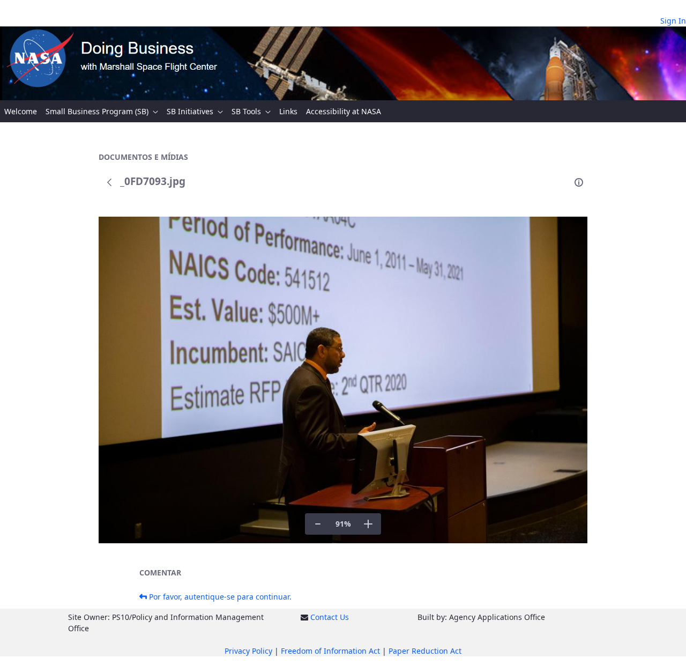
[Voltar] (109, 182)
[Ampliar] (368, 524)
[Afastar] (318, 524)
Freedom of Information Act (330, 651)
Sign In (673, 21)
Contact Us (329, 617)
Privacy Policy (248, 651)
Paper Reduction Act (425, 651)
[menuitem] (20, 111)
